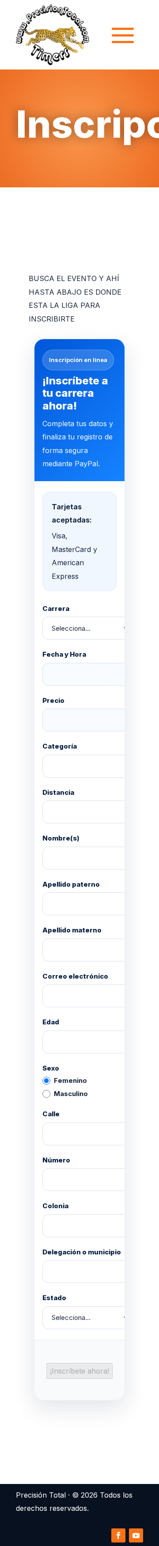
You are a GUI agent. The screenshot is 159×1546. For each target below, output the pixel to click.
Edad (50, 1022)
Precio (53, 700)
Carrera (55, 608)
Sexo (50, 1068)
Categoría (59, 746)
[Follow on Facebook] (118, 1535)
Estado (54, 1298)
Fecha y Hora (64, 654)
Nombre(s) (61, 838)
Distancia (58, 792)
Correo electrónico (75, 976)
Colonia (55, 1206)
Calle (51, 1114)
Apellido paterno (71, 884)
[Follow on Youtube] (136, 1535)
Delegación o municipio (81, 1252)
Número (56, 1160)
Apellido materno (72, 930)
